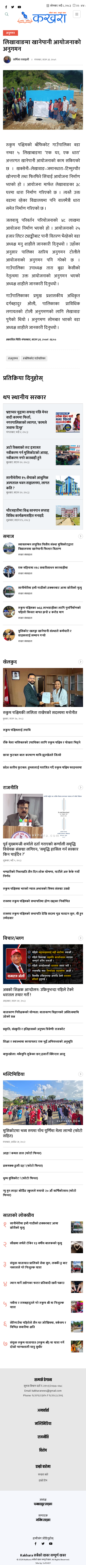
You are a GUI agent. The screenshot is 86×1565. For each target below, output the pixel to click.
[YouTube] (19, 7)
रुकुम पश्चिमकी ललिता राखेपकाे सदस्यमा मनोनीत (40, 712)
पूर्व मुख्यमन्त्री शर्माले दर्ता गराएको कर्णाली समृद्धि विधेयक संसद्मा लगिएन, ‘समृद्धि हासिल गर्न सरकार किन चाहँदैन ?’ (40, 849)
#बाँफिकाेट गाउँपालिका (34, 358)
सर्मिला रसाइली (21, 59)
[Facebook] (6, 7)
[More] (80, 536)
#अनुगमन (13, 358)
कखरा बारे (43, 1474)
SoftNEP (47, 1563)
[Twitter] (13, 7)
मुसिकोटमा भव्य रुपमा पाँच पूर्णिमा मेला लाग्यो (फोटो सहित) (42, 1133)
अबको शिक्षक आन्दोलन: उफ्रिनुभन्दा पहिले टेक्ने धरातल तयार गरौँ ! (38, 992)
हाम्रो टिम (43, 1480)
